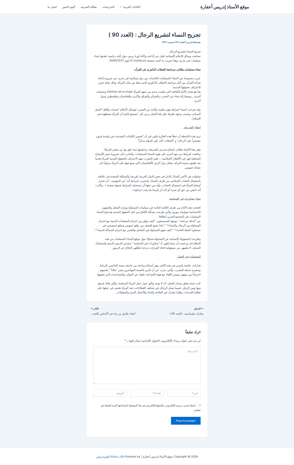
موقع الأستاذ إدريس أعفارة (224, 6)
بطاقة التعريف (88, 7)
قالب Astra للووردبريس (110, 456)
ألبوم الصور (68, 7)
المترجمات (108, 7)
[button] (121, 7)
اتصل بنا (52, 7)
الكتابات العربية (131, 7)
